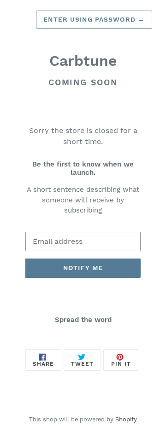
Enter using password (94, 19)
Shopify (126, 419)
